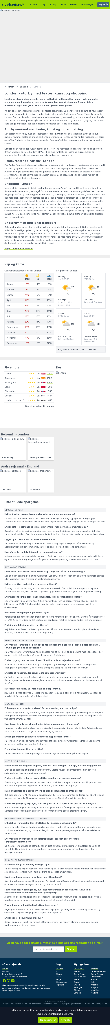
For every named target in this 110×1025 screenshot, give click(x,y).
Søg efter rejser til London (18, 248)
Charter (34, 4)
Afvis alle (66, 1020)
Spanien (94, 969)
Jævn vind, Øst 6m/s (93, 302)
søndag (63, 277)
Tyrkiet (77, 982)
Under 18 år (79, 969)
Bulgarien (95, 987)
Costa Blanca (97, 974)
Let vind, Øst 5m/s (66, 339)
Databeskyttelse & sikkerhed (14, 977)
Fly (44, 4)
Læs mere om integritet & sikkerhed (55, 1014)
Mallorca (78, 971)
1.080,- (50, 373)
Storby (53, 4)
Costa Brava (79, 974)
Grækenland (96, 977)
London (8, 99)
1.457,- (50, 395)
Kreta (76, 979)
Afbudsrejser (87, 4)
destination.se (77, 1004)
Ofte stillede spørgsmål (12, 974)
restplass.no (8, 1004)
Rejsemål (103, 4)
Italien (93, 982)
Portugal (78, 987)
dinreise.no (89, 1004)
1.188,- (50, 382)
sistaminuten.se (20, 1004)
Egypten (77, 993)
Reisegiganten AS (58, 1002)
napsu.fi (67, 1004)
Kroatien (94, 985)
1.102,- (50, 378)
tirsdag (63, 314)
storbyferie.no (101, 1004)
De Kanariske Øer (98, 971)
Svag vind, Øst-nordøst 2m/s (65, 303)
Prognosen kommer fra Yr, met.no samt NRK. (77, 349)
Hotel (63, 4)
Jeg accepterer (48, 1020)
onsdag (89, 314)
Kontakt (5, 971)
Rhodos (94, 979)
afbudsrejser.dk (35, 1004)
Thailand (78, 990)
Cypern (77, 985)
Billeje (73, 4)
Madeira (94, 993)
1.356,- (50, 391)
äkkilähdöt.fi (47, 1004)
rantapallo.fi (58, 1004)
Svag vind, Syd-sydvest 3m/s (91, 340)
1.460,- (50, 400)
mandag (89, 277)
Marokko (95, 990)
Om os (5, 969)
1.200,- (50, 387)
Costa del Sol (80, 977)
